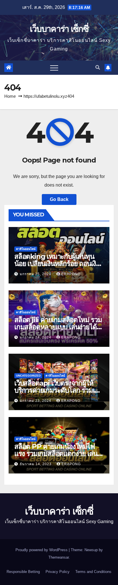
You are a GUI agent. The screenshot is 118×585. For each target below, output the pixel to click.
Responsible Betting (23, 572)
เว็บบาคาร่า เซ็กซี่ (59, 29)
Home (10, 96)
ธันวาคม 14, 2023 (36, 464)
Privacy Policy (58, 572)
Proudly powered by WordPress (42, 550)
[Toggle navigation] (54, 68)
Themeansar (58, 557)
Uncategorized (28, 375)
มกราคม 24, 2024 (36, 337)
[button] (97, 67)
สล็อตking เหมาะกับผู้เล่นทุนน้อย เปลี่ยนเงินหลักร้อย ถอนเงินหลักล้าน (57, 263)
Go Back (59, 199)
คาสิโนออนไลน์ (26, 249)
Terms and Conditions (93, 572)
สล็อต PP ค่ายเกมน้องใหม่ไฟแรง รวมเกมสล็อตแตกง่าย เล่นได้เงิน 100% (55, 453)
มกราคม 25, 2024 (36, 274)
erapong (70, 274)
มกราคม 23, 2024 (36, 401)
